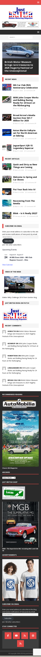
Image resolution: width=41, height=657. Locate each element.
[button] (37, 2)
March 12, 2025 (19, 123)
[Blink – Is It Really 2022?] (6, 215)
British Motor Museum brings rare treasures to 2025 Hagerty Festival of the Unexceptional (19, 66)
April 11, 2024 (19, 151)
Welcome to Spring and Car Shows (25, 178)
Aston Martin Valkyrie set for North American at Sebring (25, 133)
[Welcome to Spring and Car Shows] (6, 179)
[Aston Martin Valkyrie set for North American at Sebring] (6, 132)
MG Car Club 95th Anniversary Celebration (25, 86)
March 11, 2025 (19, 138)
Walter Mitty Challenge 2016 (12, 297)
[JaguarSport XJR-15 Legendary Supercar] (6, 147)
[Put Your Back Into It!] (6, 191)
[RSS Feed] (20, 643)
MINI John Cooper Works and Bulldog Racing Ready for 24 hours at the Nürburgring (25, 101)
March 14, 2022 (19, 192)
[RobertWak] (4, 357)
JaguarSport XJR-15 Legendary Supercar (23, 146)
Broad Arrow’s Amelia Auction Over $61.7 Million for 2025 (24, 118)
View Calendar (7, 265)
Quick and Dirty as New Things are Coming (25, 165)
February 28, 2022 (20, 216)
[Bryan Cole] (4, 381)
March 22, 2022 (19, 182)
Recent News (11, 79)
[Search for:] (20, 37)
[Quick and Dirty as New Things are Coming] (6, 166)
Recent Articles (12, 159)
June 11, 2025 (19, 90)
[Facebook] (8, 635)
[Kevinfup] (4, 345)
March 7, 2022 (19, 206)
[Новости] (4, 332)
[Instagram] (33, 635)
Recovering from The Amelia (24, 202)
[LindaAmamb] (4, 369)
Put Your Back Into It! (24, 189)
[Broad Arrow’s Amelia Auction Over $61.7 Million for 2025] (6, 117)
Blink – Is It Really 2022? (25, 213)
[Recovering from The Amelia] (6, 203)
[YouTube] (16, 635)
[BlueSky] (24, 635)
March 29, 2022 (19, 170)
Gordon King (32, 297)
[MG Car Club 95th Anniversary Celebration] (6, 87)
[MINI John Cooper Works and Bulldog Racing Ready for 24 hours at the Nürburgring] (6, 99)
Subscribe (8, 241)
